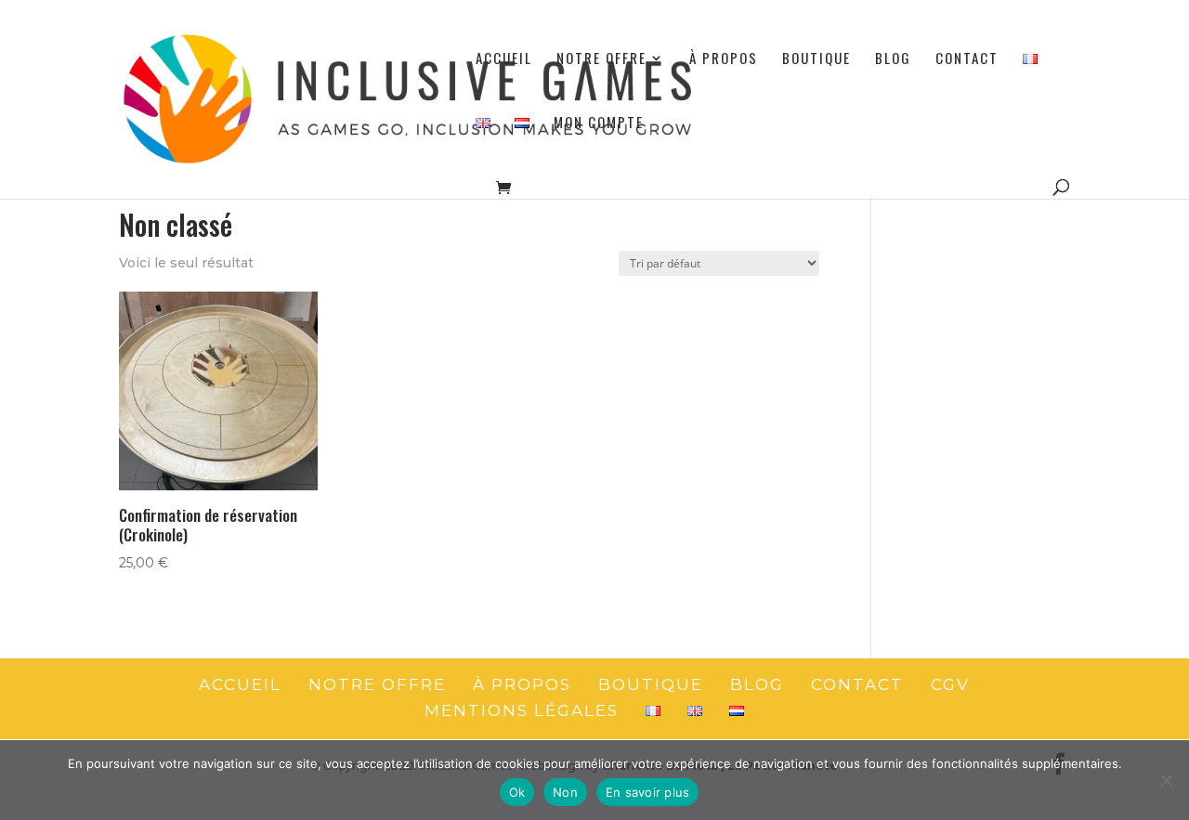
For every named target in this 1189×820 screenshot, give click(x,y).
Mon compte (599, 123)
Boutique (816, 59)
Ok (517, 792)
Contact (967, 59)
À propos (723, 59)
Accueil (504, 59)
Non (565, 792)
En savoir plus (648, 792)
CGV (950, 684)
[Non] (1165, 780)
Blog (893, 59)
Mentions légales (522, 710)
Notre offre (601, 59)
